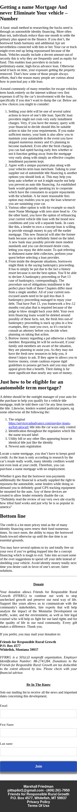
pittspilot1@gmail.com (25, 790)
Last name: (6, 743)
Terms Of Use (38, 806)
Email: (4, 705)
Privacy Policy (38, 802)
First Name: (7, 724)
